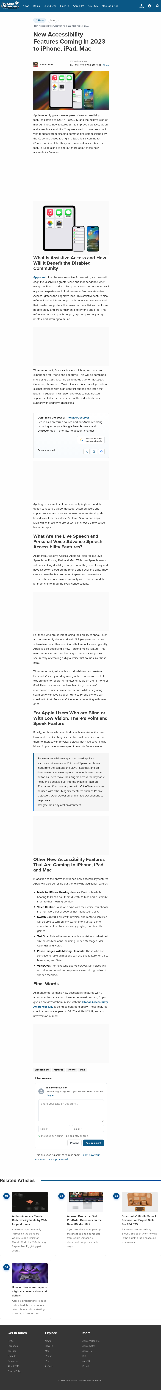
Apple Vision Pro (91, 1341)
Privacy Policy (14, 1371)
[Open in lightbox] (71, 253)
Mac (82, 1069)
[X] (86, 451)
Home (41, 20)
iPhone (72, 1069)
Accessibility (42, 1069)
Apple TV (78, 6)
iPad (47, 1361)
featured (58, 1069)
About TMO (13, 1366)
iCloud (85, 1366)
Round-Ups (50, 6)
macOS (86, 1361)
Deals (36, 6)
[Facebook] (101, 451)
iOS (84, 1356)
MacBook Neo (110, 6)
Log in (50, 1095)
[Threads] (94, 451)
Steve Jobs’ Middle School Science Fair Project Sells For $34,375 (139, 1220)
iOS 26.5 (93, 6)
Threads (12, 1356)
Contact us (13, 1361)
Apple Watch (88, 1346)
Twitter (11, 1341)
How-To (64, 6)
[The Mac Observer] (10, 6)
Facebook (13, 1346)
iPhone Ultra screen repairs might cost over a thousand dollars (29, 1291)
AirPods (49, 1366)
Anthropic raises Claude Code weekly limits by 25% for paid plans (29, 1220)
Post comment (93, 1143)
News (26, 6)
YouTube (12, 1351)
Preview (74, 1143)
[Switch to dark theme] (149, 5)
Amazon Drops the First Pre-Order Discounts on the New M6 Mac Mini (84, 1220)
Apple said (40, 277)
